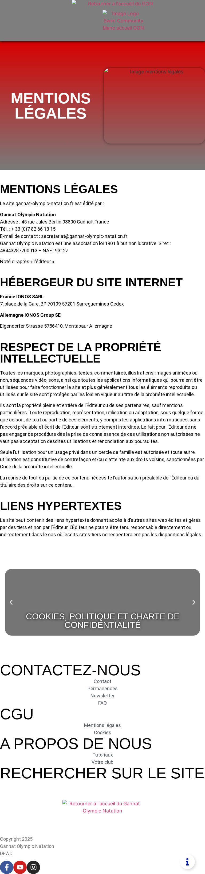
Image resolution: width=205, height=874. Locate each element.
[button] (11, 602)
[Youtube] (20, 867)
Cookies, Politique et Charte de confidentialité (102, 621)
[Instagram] (33, 867)
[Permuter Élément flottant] (187, 861)
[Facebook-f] (6, 867)
